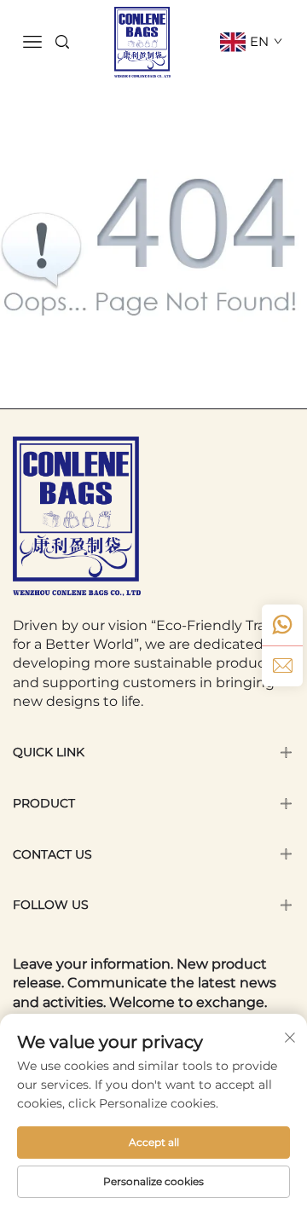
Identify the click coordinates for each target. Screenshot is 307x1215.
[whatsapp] (282, 625)
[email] (282, 665)
